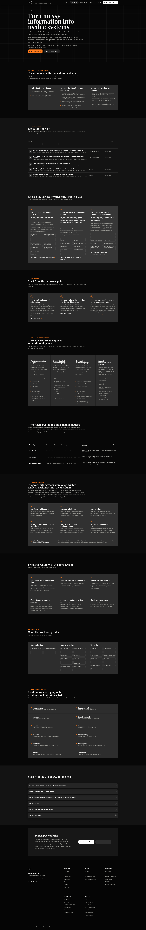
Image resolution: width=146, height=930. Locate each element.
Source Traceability (90, 907)
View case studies (103, 842)
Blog (65, 882)
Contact (99, 2)
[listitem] (73, 151)
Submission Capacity (69, 904)
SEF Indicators (109, 874)
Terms (37, 926)
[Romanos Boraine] (29, 869)
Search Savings (68, 902)
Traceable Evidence (90, 876)
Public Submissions (90, 910)
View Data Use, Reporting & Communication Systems (98, 253)
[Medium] (36, 881)
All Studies (108, 871)
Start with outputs (96, 315)
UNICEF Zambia (109, 882)
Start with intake (35, 318)
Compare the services (51, 51)
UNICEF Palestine (110, 884)
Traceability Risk (68, 910)
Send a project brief (35, 51)
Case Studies (67, 876)
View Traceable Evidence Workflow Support (71, 258)
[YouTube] (34, 881)
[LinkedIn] (31, 881)
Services (66, 871)
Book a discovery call (110, 2)
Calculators (67, 879)
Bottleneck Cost (68, 912)
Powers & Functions (110, 876)
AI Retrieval (88, 904)
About (65, 874)
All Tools (66, 899)
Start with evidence (66, 313)
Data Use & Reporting (90, 879)
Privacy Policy (31, 926)
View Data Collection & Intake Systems (42, 257)
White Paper (108, 879)
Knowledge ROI (68, 907)
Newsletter (67, 887)
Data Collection (89, 874)
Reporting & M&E (89, 912)
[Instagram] (29, 881)
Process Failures (89, 915)
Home (67, 2)
